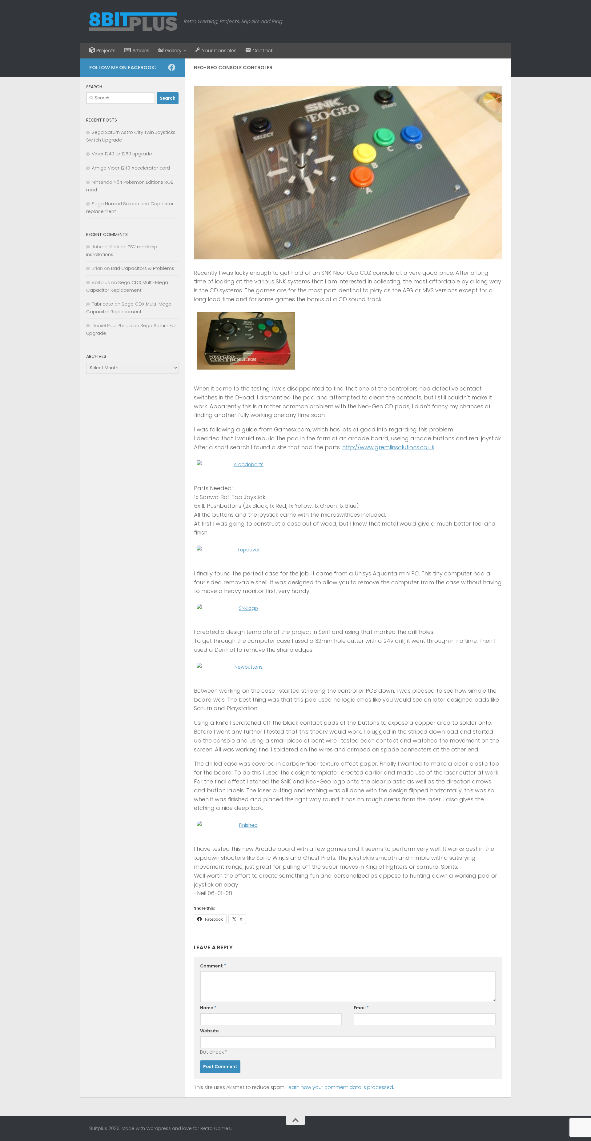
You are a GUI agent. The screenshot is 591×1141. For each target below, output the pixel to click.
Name (208, 1008)
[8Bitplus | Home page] (133, 21)
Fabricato (102, 304)
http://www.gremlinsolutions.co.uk (388, 447)
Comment (213, 966)
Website (209, 1031)
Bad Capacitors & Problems (142, 268)
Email (361, 1008)
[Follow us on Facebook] (171, 67)
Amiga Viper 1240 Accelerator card (131, 168)
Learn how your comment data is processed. (340, 1087)
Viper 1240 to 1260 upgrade (122, 153)
